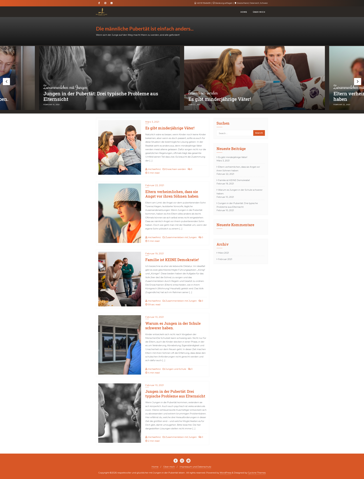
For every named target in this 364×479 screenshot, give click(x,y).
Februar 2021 (225, 259)
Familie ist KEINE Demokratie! (172, 259)
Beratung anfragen (224, 3)
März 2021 (223, 252)
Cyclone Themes (257, 472)
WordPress (225, 472)
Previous (6, 81)
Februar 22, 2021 (154, 185)
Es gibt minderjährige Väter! (74, 99)
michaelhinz (154, 169)
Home (155, 466)
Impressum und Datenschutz (195, 466)
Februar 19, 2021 (154, 253)
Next (357, 81)
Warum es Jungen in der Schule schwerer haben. (173, 325)
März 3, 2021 (152, 121)
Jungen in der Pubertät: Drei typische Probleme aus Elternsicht (175, 393)
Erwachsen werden (58, 92)
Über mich (169, 466)
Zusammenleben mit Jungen (210, 87)
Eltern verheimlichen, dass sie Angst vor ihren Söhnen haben (250, 96)
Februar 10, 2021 (154, 317)
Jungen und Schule (175, 369)
